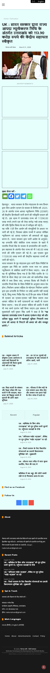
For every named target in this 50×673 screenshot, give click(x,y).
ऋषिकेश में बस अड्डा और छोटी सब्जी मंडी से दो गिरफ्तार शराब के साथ (33, 475)
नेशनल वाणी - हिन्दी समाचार (28, 649)
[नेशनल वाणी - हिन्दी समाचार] (17, 4)
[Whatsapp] (29, 196)
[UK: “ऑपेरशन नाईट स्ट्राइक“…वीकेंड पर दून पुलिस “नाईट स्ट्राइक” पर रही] (9, 440)
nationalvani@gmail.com (12, 548)
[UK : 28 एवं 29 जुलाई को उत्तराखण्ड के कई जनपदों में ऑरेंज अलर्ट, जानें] (37, 347)
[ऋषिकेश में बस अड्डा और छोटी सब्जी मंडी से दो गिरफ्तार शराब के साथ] (9, 477)
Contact (36, 636)
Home (6, 18)
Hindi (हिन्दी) (6, 625)
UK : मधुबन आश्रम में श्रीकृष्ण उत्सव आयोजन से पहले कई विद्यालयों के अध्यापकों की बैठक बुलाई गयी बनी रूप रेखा (12, 360)
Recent (13, 414)
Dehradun (14, 18)
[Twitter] (17, 196)
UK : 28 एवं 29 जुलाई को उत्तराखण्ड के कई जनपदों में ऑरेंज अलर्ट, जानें (37, 358)
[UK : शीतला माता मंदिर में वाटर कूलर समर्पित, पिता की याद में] (9, 465)
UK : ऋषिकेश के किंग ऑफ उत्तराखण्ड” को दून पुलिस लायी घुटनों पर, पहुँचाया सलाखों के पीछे (33, 426)
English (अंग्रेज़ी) (18, 625)
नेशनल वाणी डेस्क (10, 47)
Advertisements (24, 636)
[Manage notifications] (44, 667)
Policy (42, 636)
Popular (36, 414)
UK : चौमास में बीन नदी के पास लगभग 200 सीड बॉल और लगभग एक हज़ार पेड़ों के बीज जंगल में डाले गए (36, 391)
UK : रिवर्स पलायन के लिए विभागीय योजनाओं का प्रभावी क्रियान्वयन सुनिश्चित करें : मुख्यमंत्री (32, 451)
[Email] (5, 196)
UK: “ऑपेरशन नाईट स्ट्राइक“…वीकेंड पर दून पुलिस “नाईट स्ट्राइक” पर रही (33, 438)
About (13, 636)
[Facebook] (11, 196)
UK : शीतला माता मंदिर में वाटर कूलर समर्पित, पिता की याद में (33, 463)
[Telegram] (23, 196)
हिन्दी (33, 1)
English (41, 1)
